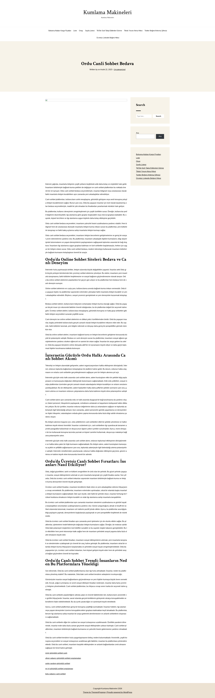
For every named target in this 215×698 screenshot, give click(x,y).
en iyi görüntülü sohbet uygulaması (59, 669)
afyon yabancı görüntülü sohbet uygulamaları (63, 658)
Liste (75, 31)
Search (140, 105)
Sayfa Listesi (90, 31)
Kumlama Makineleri (107, 14)
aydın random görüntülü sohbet (57, 663)
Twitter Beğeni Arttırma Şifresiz (156, 31)
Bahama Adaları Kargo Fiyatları (59, 31)
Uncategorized (119, 69)
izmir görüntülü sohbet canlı (56, 653)
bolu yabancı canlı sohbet (55, 674)
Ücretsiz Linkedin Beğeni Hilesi (108, 38)
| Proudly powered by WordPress (119, 692)
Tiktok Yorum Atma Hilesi (133, 31)
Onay (81, 31)
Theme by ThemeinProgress (94, 692)
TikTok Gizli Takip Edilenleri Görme (109, 31)
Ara (137, 133)
